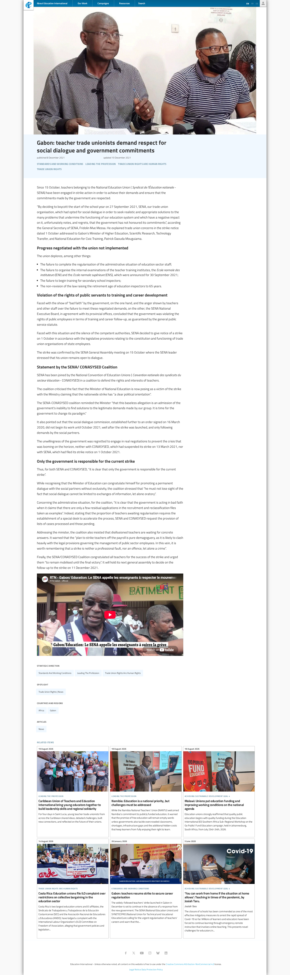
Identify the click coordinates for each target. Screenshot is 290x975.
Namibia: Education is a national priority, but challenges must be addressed (145, 789)
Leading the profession (88, 672)
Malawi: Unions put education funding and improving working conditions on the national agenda (219, 789)
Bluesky (158, 953)
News (41, 728)
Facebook (126, 953)
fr (252, 3)
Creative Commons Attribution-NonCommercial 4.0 (190, 964)
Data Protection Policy (152, 969)
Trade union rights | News (51, 691)
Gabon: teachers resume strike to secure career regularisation (145, 882)
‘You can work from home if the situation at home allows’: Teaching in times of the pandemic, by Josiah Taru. (219, 886)
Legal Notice (135, 969)
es (257, 3)
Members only (263, 3)
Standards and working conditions (55, 672)
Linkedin (166, 953)
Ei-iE (28, 5)
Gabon (53, 710)
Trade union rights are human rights (123, 672)
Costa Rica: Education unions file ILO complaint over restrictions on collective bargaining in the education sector (72, 886)
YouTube (142, 953)
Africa (41, 710)
